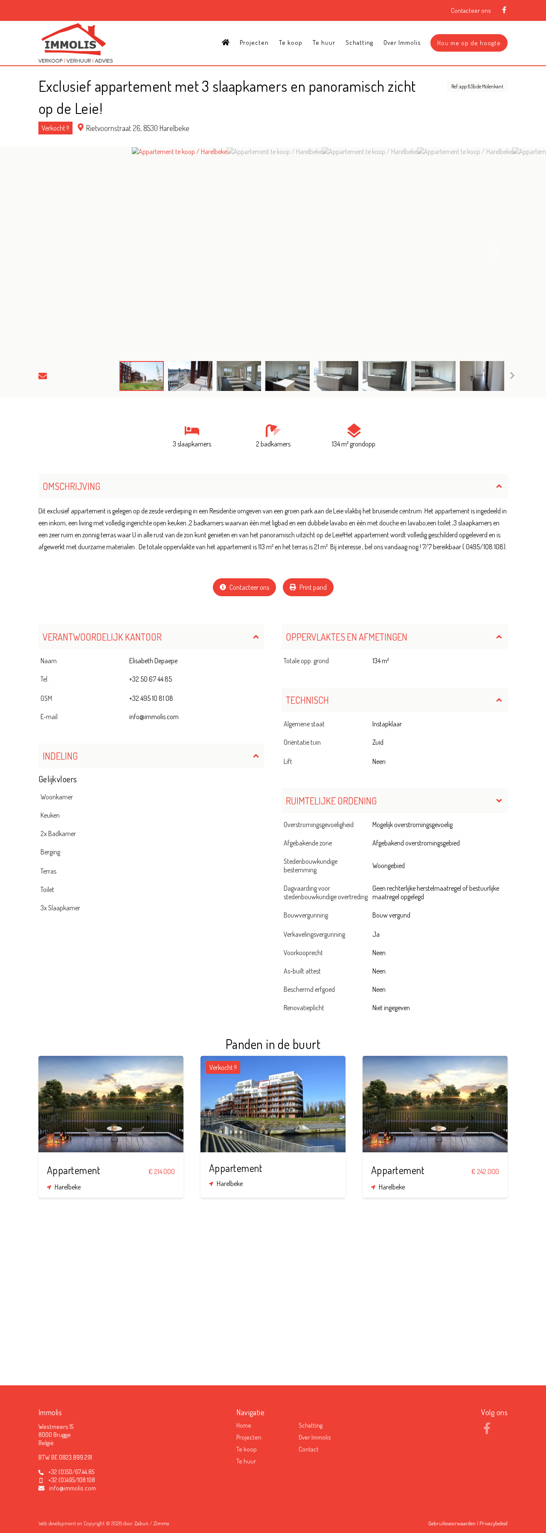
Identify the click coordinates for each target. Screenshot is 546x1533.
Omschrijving (71, 486)
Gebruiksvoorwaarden (452, 1523)
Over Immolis (402, 42)
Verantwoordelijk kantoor (102, 637)
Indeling (60, 756)
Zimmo (161, 1523)
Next (495, 253)
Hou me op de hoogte (469, 43)
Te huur (324, 42)
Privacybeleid (493, 1523)
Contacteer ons (471, 10)
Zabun (141, 1523)
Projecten (254, 42)
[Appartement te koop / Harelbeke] (179, 253)
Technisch (307, 700)
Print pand (312, 587)
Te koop (290, 42)
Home (243, 1425)
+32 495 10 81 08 (151, 698)
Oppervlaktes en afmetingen (346, 637)
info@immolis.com (154, 716)
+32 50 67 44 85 (150, 679)
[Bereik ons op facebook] (487, 1431)
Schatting (359, 42)
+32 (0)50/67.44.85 (71, 1472)
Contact (309, 1449)
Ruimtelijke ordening (331, 801)
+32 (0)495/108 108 (71, 1480)
